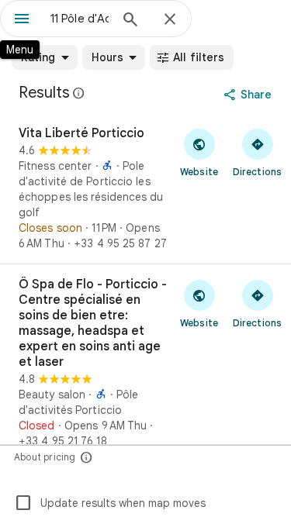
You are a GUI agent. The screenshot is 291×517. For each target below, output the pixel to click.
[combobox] (79, 18)
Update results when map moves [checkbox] (110, 503)
